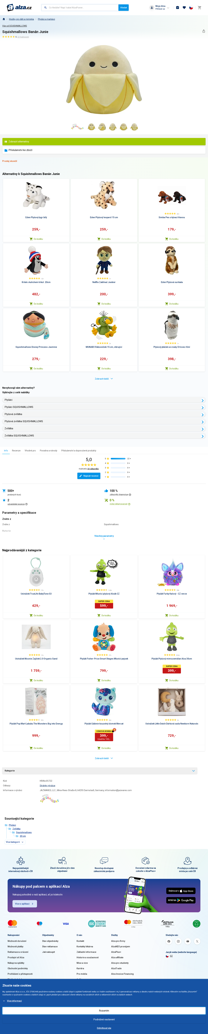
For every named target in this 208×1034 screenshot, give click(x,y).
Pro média (82, 974)
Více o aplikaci (22, 904)
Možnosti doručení (17, 941)
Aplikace (81, 979)
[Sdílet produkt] (204, 31)
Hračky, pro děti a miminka (21, 19)
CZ (171, 956)
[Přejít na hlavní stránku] (19, 7)
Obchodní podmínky (18, 968)
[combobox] (80, 7)
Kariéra (80, 968)
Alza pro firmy (118, 941)
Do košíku (38, 239)
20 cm (23, 836)
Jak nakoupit (48, 952)
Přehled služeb (15, 979)
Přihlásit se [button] (160, 9)
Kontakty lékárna (85, 946)
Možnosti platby (15, 946)
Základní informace (86, 952)
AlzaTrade (116, 968)
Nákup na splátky (16, 963)
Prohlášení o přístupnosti (20, 974)
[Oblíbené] (184, 7)
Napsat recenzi (91, 476)
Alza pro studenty (120, 963)
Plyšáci (8, 399)
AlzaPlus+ (116, 952)
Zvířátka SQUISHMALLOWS (19, 435)
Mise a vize (82, 963)
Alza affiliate (117, 957)
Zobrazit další (102, 379)
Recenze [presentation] (16, 450)
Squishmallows (24, 832)
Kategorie (10, 770)
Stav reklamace (50, 946)
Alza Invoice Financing (122, 974)
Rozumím (104, 1010)
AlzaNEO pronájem (120, 946)
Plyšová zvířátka (13, 414)
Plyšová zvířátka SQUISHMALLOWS (24, 421)
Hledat (123, 7)
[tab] (6, 450)
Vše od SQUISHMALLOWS (14, 26)
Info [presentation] (6, 450)
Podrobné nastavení (104, 1019)
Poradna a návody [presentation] (48, 450)
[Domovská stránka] (3, 19)
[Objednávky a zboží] (177, 7)
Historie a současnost (88, 957)
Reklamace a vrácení (18, 952)
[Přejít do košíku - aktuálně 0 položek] (199, 7)
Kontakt (80, 941)
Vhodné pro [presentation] (30, 450)
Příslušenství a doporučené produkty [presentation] (78, 450)
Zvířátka (9, 428)
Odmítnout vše (104, 1028)
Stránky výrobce (47, 785)
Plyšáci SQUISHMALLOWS (19, 407)
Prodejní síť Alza (16, 957)
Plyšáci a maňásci (46, 19)
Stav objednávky (50, 941)
